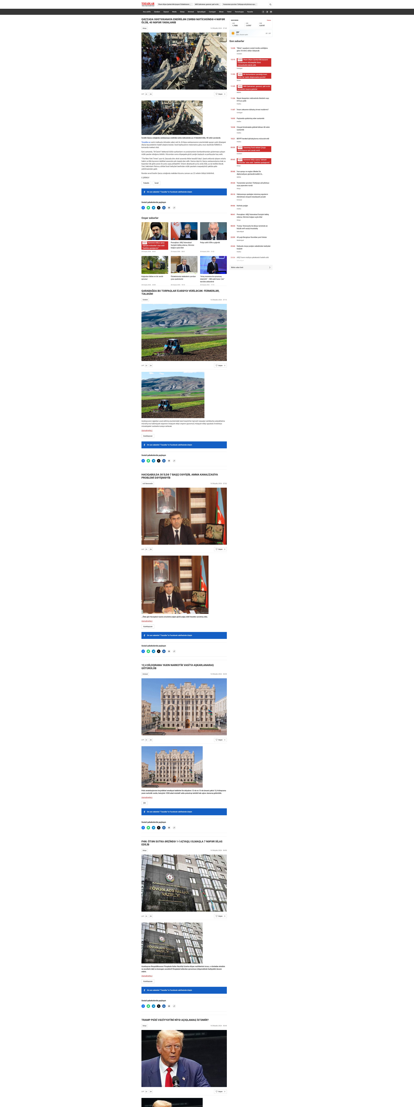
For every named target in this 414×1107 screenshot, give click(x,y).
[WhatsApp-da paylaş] (148, 207)
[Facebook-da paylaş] (143, 207)
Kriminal (191, 12)
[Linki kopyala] (174, 207)
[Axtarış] (270, 4)
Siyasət (166, 12)
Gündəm (157, 12)
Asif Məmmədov (148, 483)
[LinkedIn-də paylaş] (164, 207)
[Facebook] (263, 11)
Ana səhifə (147, 12)
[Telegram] (267, 11)
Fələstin (146, 183)
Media (174, 12)
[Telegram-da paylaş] (153, 207)
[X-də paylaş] (158, 207)
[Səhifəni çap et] (169, 207)
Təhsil (229, 12)
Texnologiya (239, 12)
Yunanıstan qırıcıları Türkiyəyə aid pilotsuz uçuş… (240, 4)
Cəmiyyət (212, 12)
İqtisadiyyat (201, 12)
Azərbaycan (147, 436)
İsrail (156, 183)
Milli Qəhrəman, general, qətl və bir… (207, 4)
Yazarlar (250, 12)
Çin (144, 803)
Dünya (182, 12)
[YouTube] (271, 11)
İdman (221, 12)
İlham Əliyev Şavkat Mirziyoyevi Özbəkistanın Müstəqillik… (175, 4)
